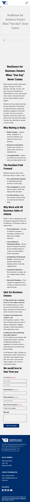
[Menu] (27, 3)
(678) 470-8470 (10, 475)
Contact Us (5, 480)
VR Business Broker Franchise (9, 449)
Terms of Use (5, 498)
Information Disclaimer (14, 498)
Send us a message (11, 425)
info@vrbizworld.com (11, 478)
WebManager (23, 498)
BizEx (3, 500)
